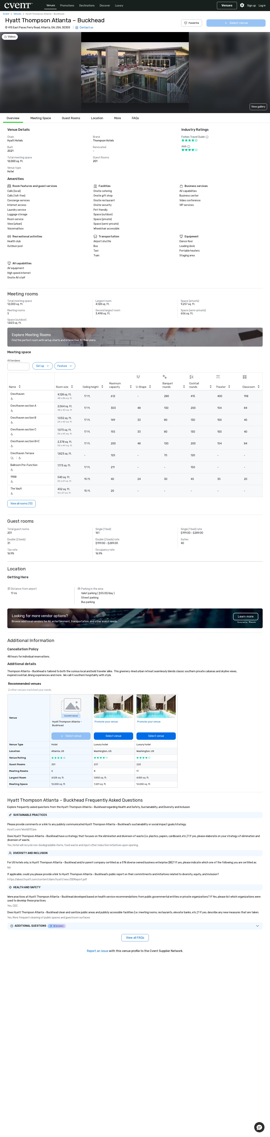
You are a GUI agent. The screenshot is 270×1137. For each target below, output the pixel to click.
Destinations (87, 5)
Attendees (13, 360)
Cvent (6, 14)
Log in (262, 5)
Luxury (119, 5)
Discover (105, 5)
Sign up (251, 5)
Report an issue (97, 951)
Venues (50, 5)
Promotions (67, 5)
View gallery (258, 106)
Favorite (194, 23)
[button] (25, 365)
